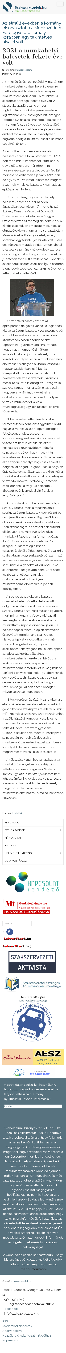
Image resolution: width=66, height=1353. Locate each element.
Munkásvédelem (23, 69)
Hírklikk (17, 813)
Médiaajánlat (13, 838)
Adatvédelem (12, 1330)
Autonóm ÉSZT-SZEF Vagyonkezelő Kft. (48, 1061)
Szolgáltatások (15, 830)
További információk (33, 1269)
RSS (5, 1321)
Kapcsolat (11, 845)
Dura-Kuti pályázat (16, 861)
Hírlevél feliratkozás (18, 853)
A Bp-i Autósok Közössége (33, 1000)
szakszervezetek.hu (21, 1281)
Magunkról (12, 822)
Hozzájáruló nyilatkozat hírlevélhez (26, 1335)
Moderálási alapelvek (17, 1326)
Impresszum (11, 1340)
